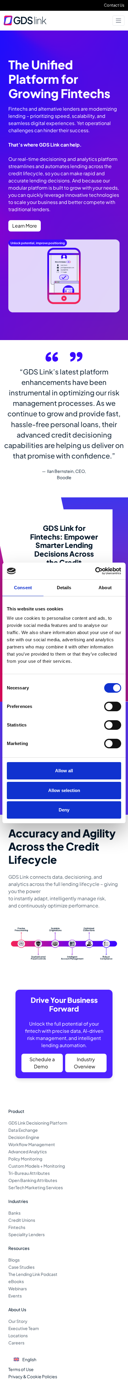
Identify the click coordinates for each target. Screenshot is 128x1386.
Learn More (24, 226)
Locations (18, 1335)
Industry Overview (84, 1063)
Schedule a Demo (42, 1063)
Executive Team (23, 1328)
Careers (16, 1342)
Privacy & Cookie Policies (32, 1376)
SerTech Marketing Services (35, 1187)
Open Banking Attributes (32, 1180)
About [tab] (105, 587)
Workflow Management (31, 1144)
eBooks (16, 1281)
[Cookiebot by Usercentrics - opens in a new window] (95, 571)
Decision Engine (23, 1137)
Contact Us (114, 5)
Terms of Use (21, 1369)
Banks (14, 1213)
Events (15, 1295)
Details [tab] (64, 587)
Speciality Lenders (26, 1234)
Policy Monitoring (25, 1158)
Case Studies (21, 1267)
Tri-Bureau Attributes (29, 1173)
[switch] (112, 706)
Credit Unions (21, 1220)
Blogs (14, 1259)
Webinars (17, 1288)
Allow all (64, 770)
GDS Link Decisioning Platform (37, 1122)
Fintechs (16, 1227)
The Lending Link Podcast (32, 1274)
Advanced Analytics (27, 1151)
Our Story (17, 1321)
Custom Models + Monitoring (36, 1166)
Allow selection (64, 790)
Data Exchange (23, 1130)
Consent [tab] (23, 587)
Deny (64, 809)
